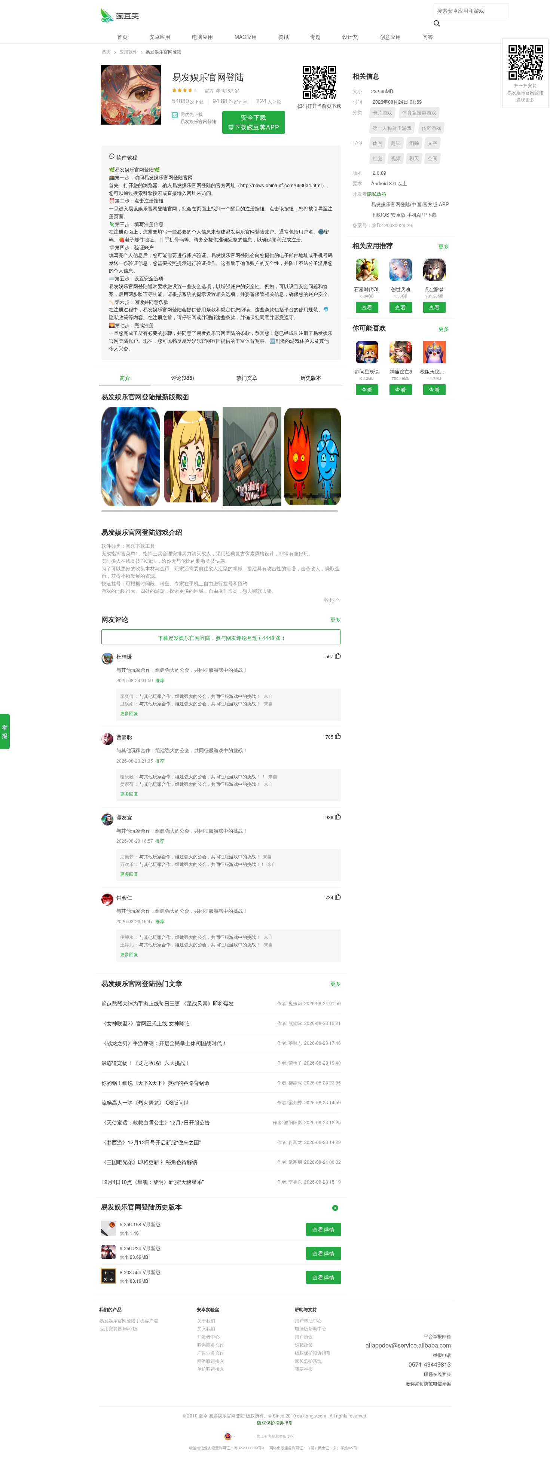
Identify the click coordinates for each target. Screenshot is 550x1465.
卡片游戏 (382, 112)
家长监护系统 (308, 1361)
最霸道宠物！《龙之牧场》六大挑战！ (145, 1062)
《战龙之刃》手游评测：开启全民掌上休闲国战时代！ (164, 1043)
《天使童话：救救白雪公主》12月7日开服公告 (155, 1122)
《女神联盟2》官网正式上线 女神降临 (145, 1023)
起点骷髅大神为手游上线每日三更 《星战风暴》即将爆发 (167, 1003)
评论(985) (182, 377)
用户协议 (304, 1336)
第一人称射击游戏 (392, 127)
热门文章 (246, 377)
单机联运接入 (210, 1368)
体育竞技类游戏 (419, 112)
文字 (432, 142)
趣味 (396, 142)
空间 (432, 158)
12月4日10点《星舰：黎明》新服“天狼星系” (152, 1181)
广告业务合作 (210, 1352)
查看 (367, 307)
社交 (377, 158)
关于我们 (206, 1320)
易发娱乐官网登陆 (119, 15)
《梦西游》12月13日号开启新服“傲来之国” (151, 1142)
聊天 (414, 158)
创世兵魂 (400, 289)
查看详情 (323, 1229)
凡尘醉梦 (434, 289)
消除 (414, 142)
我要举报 (304, 1368)
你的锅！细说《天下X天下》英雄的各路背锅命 (155, 1082)
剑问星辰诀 (367, 371)
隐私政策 (376, 193)
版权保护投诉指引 (313, 1352)
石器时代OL (367, 289)
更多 (335, 620)
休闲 (377, 142)
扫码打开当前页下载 (319, 105)
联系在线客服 (437, 1374)
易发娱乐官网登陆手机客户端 (129, 1320)
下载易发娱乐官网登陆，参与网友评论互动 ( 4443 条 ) (221, 637)
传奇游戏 (431, 127)
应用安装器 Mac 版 (118, 1328)
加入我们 (206, 1328)
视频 (396, 158)
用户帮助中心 (308, 1320)
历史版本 (310, 377)
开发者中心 (208, 1336)
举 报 (4, 731)
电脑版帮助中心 (310, 1328)
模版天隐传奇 (434, 371)
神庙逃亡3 (401, 371)
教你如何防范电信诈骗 (428, 1383)
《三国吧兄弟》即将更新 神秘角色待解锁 (149, 1162)
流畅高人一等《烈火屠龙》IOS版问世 (145, 1102)
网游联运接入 (210, 1361)
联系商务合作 (210, 1345)
